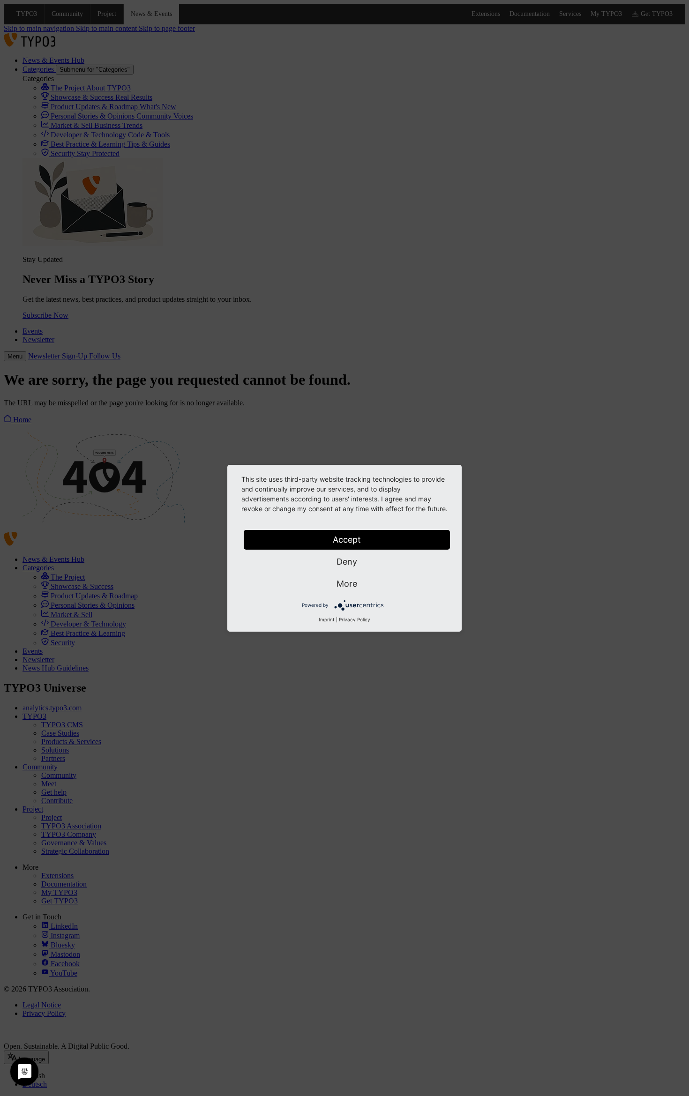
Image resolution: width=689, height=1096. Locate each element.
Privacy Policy (354, 619)
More (347, 584)
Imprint (327, 619)
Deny (347, 562)
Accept (347, 539)
